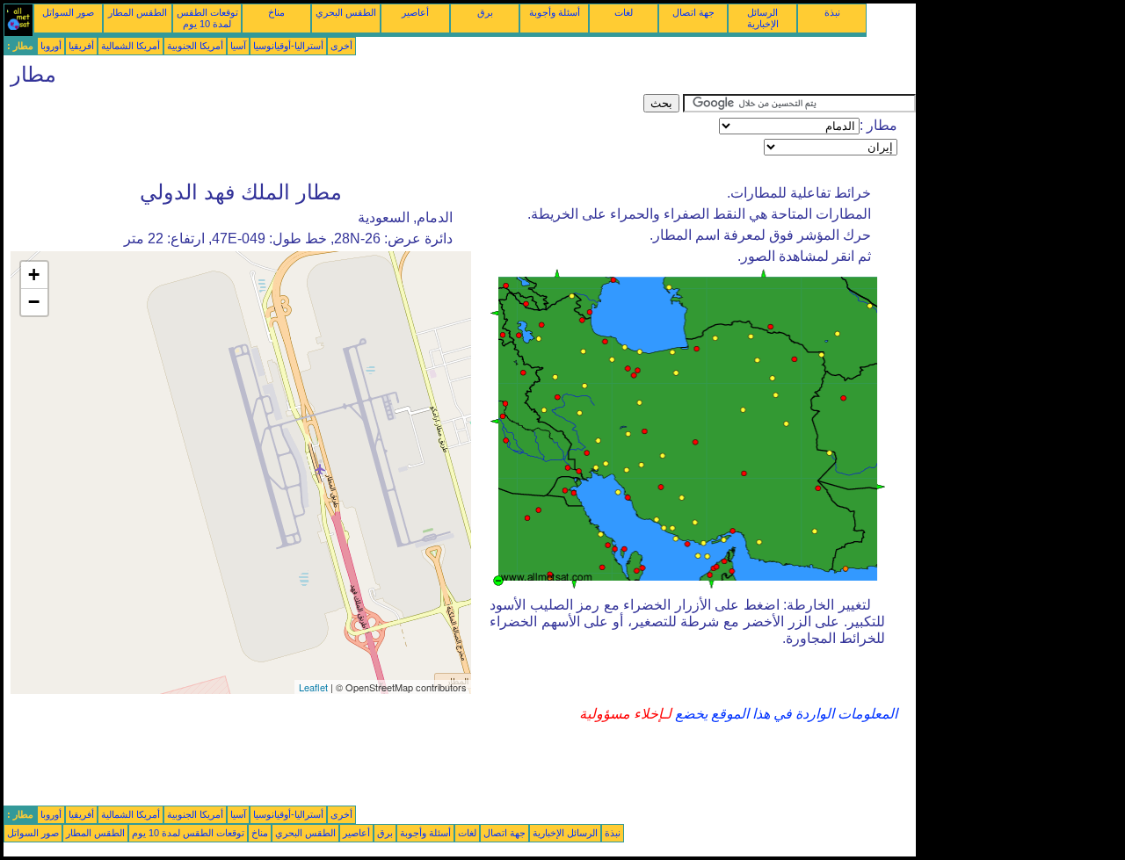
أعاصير (415, 12)
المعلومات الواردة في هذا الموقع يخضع (784, 713)
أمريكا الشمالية (130, 45)
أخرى (341, 45)
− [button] (34, 302)
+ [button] (34, 274)
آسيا (238, 45)
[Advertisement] (323, 133)
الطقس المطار (137, 12)
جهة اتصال (693, 12)
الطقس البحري (346, 12)
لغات (623, 12)
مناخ (276, 12)
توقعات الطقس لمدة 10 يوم (207, 18)
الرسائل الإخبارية (763, 18)
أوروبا (51, 45)
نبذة (832, 12)
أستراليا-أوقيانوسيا (288, 45)
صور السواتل (68, 12)
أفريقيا (81, 45)
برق (485, 12)
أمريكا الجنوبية (195, 45)
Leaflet (313, 687)
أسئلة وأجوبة (554, 12)
